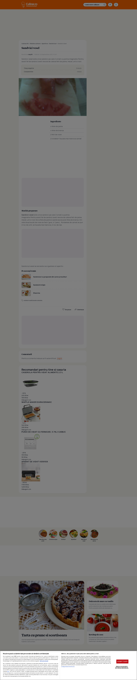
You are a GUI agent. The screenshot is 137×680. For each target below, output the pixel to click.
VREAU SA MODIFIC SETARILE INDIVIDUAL (121, 667)
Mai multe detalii (44, 661)
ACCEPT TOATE (122, 661)
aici (8, 671)
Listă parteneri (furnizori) (68, 666)
